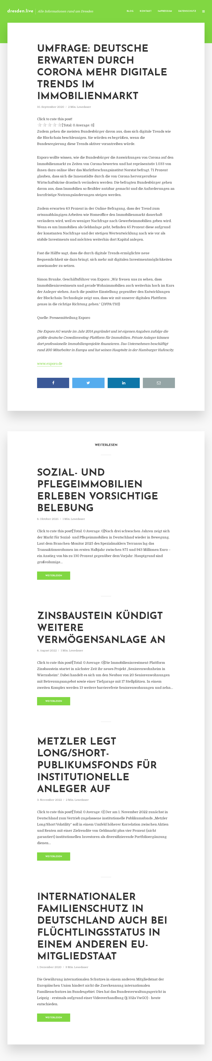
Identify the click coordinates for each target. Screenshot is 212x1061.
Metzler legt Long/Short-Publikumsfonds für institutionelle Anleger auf (97, 766)
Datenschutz (187, 11)
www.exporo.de (49, 364)
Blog (130, 11)
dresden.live (20, 11)
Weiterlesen (53, 576)
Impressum (165, 11)
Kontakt (146, 11)
